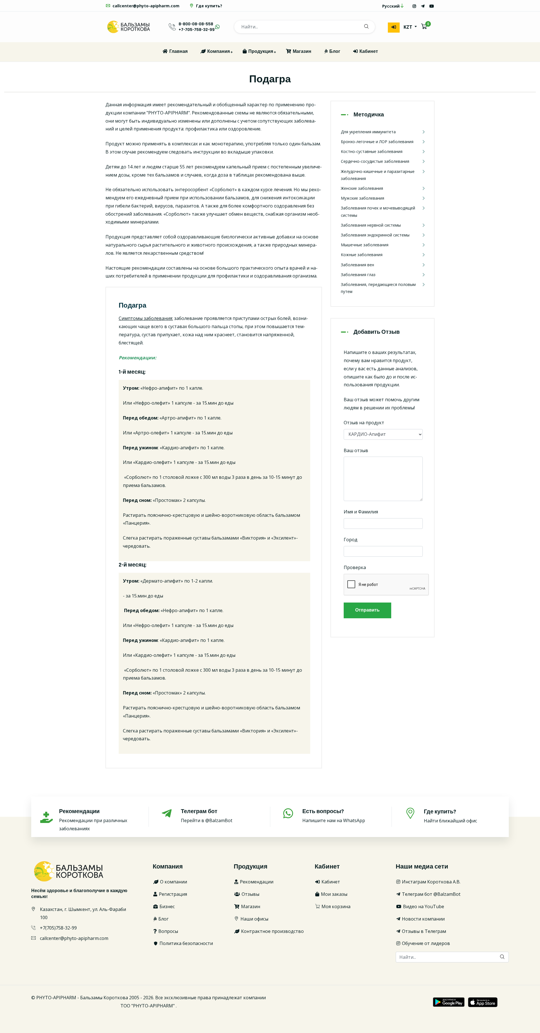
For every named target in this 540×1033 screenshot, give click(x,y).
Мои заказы (333, 894)
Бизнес (166, 906)
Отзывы (249, 894)
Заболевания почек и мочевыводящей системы (378, 211)
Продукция (260, 52)
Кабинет (368, 52)
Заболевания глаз (358, 274)
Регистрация (172, 894)
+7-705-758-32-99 (197, 30)
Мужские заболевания (362, 198)
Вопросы (167, 931)
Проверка (355, 567)
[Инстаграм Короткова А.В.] (414, 6)
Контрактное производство (272, 931)
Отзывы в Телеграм (423, 931)
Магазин (301, 52)
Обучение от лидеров (425, 943)
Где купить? (208, 5)
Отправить (367, 610)
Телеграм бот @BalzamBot (430, 894)
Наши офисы (253, 919)
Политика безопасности (185, 943)
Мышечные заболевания (364, 244)
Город (350, 539)
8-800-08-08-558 (196, 24)
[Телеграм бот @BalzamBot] (422, 6)
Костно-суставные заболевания (371, 151)
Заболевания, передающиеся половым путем (378, 288)
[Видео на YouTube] (432, 6)
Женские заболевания (362, 188)
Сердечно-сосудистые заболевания (375, 161)
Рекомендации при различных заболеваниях (93, 820)
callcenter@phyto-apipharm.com (145, 5)
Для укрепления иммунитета (368, 131)
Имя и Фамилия (361, 512)
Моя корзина (335, 906)
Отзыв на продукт (364, 422)
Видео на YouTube (423, 906)
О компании (173, 882)
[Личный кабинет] (394, 27)
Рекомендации (256, 882)
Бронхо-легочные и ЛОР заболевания (377, 141)
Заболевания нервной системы (371, 225)
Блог (334, 52)
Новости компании (423, 919)
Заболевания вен (357, 264)
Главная (178, 52)
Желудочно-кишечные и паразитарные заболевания (378, 175)
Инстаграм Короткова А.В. (430, 882)
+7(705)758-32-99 (58, 928)
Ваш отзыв (356, 450)
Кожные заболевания (361, 254)
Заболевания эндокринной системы (375, 235)
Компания (218, 52)
